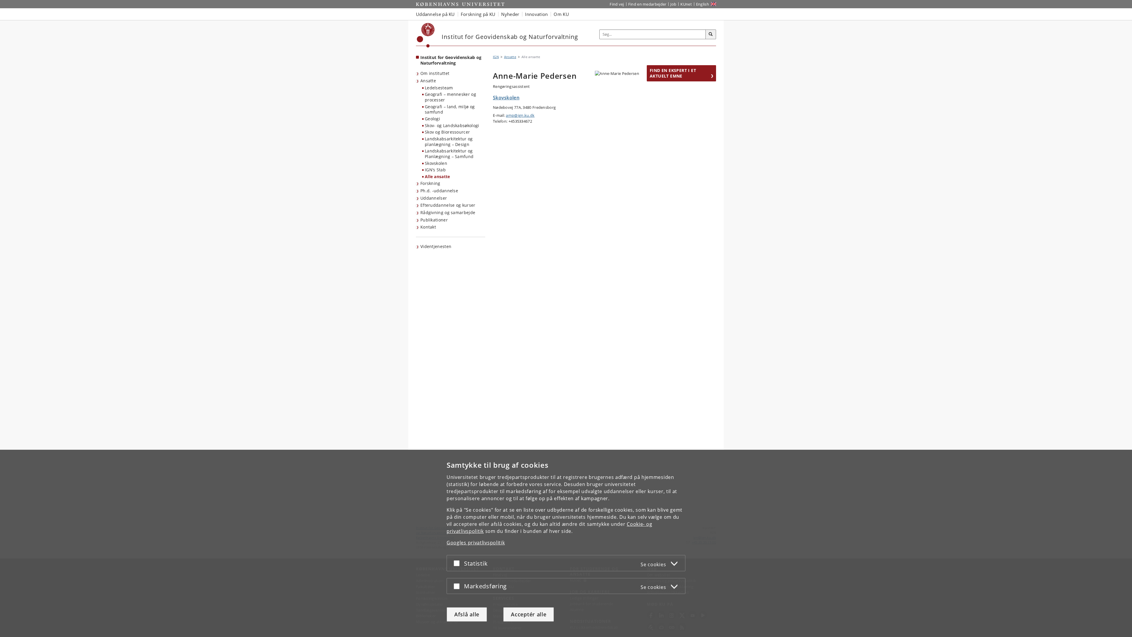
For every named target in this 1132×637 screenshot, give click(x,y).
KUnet (686, 4)
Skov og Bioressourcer (447, 132)
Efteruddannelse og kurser (447, 205)
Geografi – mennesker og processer (450, 97)
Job (673, 4)
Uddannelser (433, 198)
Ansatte (428, 80)
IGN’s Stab (435, 170)
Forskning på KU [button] (478, 14)
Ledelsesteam (439, 88)
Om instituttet (434, 73)
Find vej (617, 4)
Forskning (430, 183)
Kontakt (428, 227)
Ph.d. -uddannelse (439, 190)
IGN (496, 57)
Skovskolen (436, 163)
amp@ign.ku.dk (520, 115)
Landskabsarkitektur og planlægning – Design (449, 141)
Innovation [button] (536, 14)
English (702, 4)
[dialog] (566, 543)
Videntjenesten (435, 246)
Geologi (432, 119)
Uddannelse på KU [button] (435, 14)
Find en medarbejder (647, 4)
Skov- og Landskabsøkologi (452, 125)
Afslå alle (466, 614)
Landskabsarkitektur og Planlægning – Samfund (449, 153)
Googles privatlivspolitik (476, 542)
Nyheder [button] (510, 14)
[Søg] (710, 34)
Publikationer (434, 220)
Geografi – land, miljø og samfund (450, 109)
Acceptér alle (528, 614)
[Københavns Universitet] (426, 35)
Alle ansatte (437, 176)
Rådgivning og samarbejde (447, 212)
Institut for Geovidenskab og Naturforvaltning (450, 60)
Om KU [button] (561, 14)
